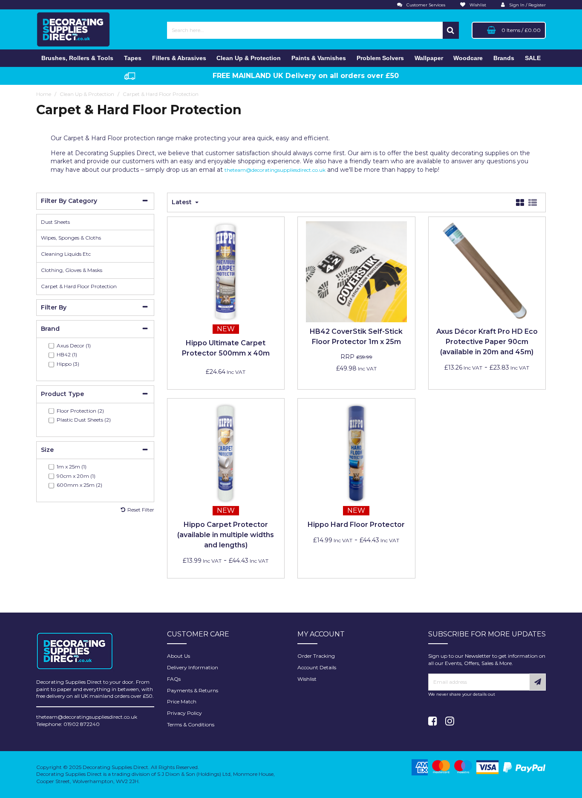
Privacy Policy (184, 713)
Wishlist (307, 679)
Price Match (181, 701)
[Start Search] (451, 30)
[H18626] (225, 271)
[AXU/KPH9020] (486, 271)
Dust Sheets (55, 222)
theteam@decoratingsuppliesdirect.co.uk (275, 170)
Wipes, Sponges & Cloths (71, 237)
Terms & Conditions (190, 724)
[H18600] (225, 452)
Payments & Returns (192, 690)
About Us (178, 656)
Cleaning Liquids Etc (66, 254)
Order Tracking (316, 656)
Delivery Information (192, 667)
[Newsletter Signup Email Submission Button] (537, 682)
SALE (533, 58)
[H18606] (356, 452)
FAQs (174, 679)
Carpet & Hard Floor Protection (79, 286)
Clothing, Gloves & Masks (71, 270)
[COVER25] (356, 271)
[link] (432, 721)
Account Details (316, 667)
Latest (182, 202)
